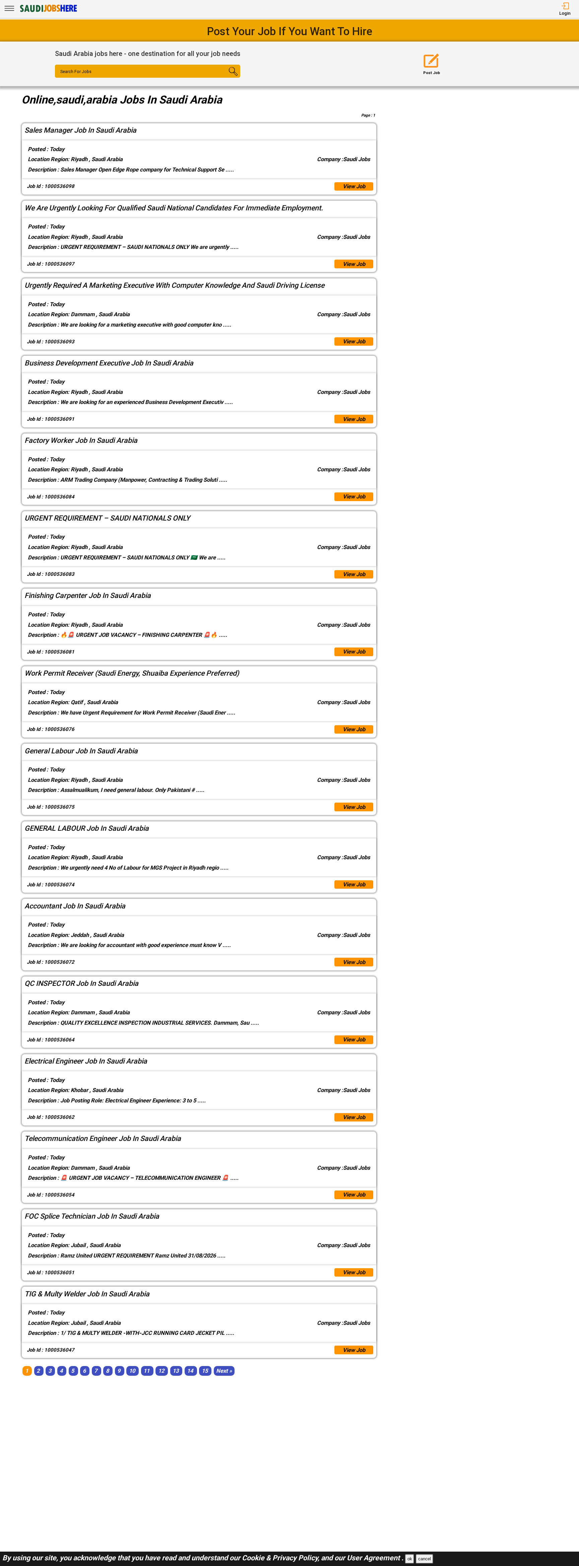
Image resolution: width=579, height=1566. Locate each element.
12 (161, 1371)
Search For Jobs (75, 71)
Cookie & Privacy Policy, (281, 1558)
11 (146, 1371)
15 (205, 1371)
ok (409, 1558)
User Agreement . (375, 1558)
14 (190, 1371)
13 (176, 1371)
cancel (424, 1558)
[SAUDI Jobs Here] (48, 11)
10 (132, 1371)
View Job (354, 186)
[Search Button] (224, 77)
